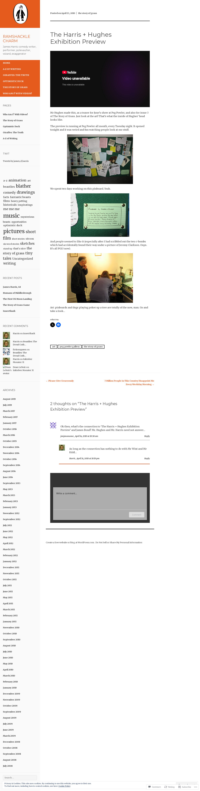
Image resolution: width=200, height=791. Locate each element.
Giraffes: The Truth (16, 75)
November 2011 (11, 573)
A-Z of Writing (12, 69)
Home (6, 63)
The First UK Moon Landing (17, 299)
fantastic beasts (20, 197)
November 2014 (11, 453)
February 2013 (10, 501)
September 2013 (11, 483)
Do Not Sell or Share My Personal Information (118, 542)
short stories (18, 239)
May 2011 (7, 597)
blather (23, 186)
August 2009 (9, 717)
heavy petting (19, 201)
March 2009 (9, 736)
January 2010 (10, 687)
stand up (7, 248)
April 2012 (8, 543)
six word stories (11, 244)
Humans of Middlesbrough (17, 293)
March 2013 (9, 495)
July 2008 (8, 766)
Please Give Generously (60, 381)
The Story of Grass (15, 87)
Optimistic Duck (13, 81)
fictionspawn (19, 349)
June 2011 (8, 591)
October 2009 (10, 705)
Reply (147, 436)
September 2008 (12, 754)
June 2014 (8, 477)
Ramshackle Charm (16, 38)
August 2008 (9, 760)
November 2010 (11, 627)
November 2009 (11, 699)
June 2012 (8, 531)
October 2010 (10, 633)
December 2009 (11, 693)
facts (6, 197)
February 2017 (10, 417)
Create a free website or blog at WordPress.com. (70, 542)
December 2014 (11, 447)
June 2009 (8, 730)
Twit (6, 153)
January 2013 (10, 507)
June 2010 (8, 657)
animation (17, 180)
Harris (16, 333)
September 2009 (12, 711)
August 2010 (9, 645)
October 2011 (10, 579)
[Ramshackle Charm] (20, 27)
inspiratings (25, 204)
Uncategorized (22, 258)
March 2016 (9, 435)
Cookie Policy (64, 786)
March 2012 (9, 549)
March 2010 (9, 675)
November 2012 (11, 513)
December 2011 (11, 567)
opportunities (19, 221)
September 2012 (11, 519)
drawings (26, 192)
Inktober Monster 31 (23, 370)
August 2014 (9, 471)
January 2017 (9, 423)
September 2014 (11, 465)
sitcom (30, 238)
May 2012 (8, 537)
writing (9, 263)
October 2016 (10, 429)
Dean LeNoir (19, 367)
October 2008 (10, 748)
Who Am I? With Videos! (17, 93)
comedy (9, 193)
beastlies (9, 186)
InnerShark (9, 311)
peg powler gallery (70, 346)
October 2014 (10, 459)
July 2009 (8, 723)
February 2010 (10, 681)
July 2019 (7, 405)
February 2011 (10, 615)
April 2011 (8, 603)
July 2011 (7, 585)
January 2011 (9, 621)
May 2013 (8, 489)
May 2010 (8, 663)
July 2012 (7, 525)
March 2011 (9, 609)
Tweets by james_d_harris (16, 161)
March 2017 (9, 411)
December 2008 (11, 742)
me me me (11, 209)
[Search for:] (20, 777)
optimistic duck (12, 225)
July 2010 (7, 651)
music (11, 215)
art (29, 180)
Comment (136, 514)
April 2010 (8, 669)
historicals (10, 204)
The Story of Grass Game (16, 305)
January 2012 (10, 561)
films (6, 201)
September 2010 (11, 639)
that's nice (19, 248)
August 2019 (9, 399)
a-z (5, 180)
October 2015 (10, 441)
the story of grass (87, 13)
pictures (14, 231)
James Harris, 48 (12, 287)
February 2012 (10, 555)
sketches (27, 243)
